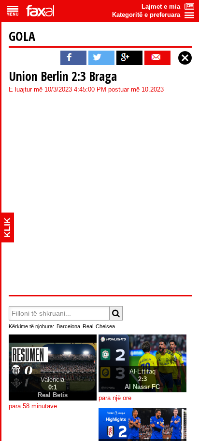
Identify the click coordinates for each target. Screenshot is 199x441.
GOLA (22, 36)
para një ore (115, 398)
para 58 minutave (33, 406)
